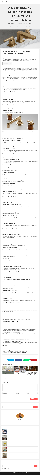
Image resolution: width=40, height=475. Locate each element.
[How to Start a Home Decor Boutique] (4, 437)
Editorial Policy (16, 472)
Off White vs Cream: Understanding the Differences (10, 347)
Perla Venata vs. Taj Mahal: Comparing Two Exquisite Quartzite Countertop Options (15, 351)
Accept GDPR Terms (6, 468)
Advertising (11, 472)
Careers (23, 472)
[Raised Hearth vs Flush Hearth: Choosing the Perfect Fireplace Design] (4, 455)
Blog (21, 23)
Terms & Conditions (27, 472)
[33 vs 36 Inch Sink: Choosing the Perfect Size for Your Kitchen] (4, 431)
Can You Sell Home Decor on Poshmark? (20, 373)
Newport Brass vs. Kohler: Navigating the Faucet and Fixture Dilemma (22, 26)
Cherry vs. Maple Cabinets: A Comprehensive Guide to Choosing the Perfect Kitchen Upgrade (32, 374)
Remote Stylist (5, 1)
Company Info (20, 472)
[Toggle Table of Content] (10, 63)
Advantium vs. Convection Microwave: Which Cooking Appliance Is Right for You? (14, 352)
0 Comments (25, 23)
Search (3, 405)
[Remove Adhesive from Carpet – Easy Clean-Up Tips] (4, 449)
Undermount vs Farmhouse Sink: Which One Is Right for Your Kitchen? (8, 375)
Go (35, 466)
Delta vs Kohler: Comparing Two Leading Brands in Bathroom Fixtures (13, 350)
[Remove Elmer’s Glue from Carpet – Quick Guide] (4, 443)
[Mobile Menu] (37, 1)
